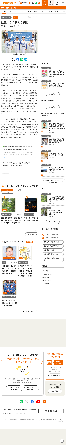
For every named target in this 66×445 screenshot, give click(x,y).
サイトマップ (26, 413)
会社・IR (51, 4)
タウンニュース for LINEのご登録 (13, 388)
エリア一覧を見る (28, 312)
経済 (56, 11)
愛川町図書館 (47, 280)
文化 (23, 11)
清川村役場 (46, 284)
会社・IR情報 (7, 410)
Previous (2, 229)
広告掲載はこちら (49, 250)
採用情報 (33, 410)
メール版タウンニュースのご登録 (30, 388)
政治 (50, 11)
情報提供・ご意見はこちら (51, 242)
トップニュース (14, 11)
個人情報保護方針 (6, 413)
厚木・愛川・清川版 (8, 8)
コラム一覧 (52, 222)
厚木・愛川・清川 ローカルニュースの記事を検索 (52, 181)
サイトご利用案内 (17, 413)
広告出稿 (24, 3)
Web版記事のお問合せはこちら (52, 259)
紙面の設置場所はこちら (51, 254)
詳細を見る (54, 375)
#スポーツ (5, 173)
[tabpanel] (19, 42)
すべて (4, 11)
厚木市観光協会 (47, 274)
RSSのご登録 (54, 391)
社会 (29, 11)
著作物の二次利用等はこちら (52, 246)
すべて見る (52, 94)
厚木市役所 (46, 271)
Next (36, 229)
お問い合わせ (53, 411)
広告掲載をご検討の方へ (21, 410)
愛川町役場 (46, 277)
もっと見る (31, 234)
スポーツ (43, 11)
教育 (35, 11)
